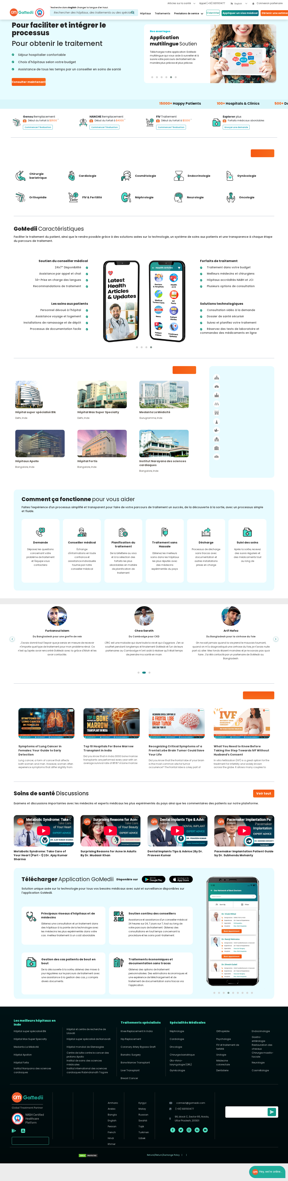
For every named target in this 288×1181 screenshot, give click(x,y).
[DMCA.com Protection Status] (88, 1155)
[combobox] (241, 4)
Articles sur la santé (179, 3)
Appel (212, 3)
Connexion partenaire (269, 3)
